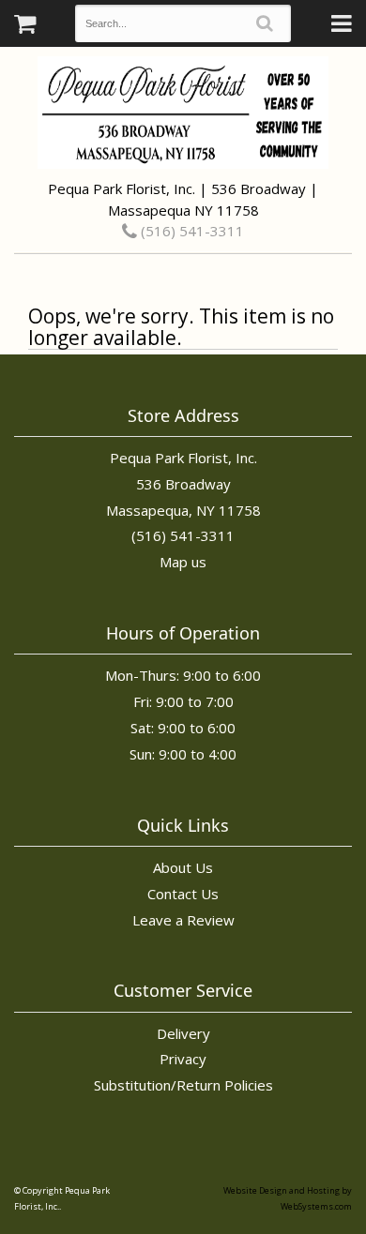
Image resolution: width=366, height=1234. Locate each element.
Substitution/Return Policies (183, 1085)
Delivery (183, 1033)
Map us (183, 561)
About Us (183, 867)
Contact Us (183, 893)
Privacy (183, 1058)
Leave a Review (183, 919)
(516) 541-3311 (190, 230)
